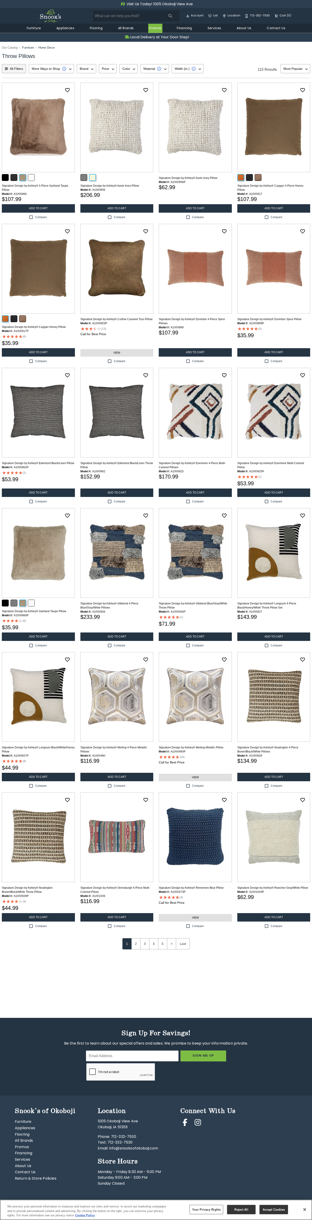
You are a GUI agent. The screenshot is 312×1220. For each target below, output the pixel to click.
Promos (155, 28)
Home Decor (46, 47)
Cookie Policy (85, 1215)
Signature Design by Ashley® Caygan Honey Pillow (34, 327)
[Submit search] (170, 16)
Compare (41, 217)
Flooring (96, 28)
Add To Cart (38, 208)
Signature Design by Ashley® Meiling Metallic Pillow (191, 747)
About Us (244, 28)
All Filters (16, 69)
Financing (184, 28)
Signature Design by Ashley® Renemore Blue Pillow (191, 887)
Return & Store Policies (35, 1179)
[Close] (305, 1209)
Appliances (65, 28)
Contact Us (276, 28)
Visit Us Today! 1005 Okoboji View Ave (159, 4)
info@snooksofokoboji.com (133, 1149)
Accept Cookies (274, 1209)
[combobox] (51, 68)
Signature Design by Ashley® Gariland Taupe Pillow (34, 611)
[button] (187, 16)
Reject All (241, 1209)
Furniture (34, 28)
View (116, 352)
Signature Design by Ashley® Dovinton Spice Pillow (269, 319)
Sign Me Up (203, 1056)
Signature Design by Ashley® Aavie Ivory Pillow (109, 185)
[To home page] (50, 16)
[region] (156, 1210)
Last (183, 944)
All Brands (126, 28)
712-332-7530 (123, 1137)
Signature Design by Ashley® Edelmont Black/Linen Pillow (38, 463)
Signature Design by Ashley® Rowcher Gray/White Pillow (272, 887)
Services (214, 28)
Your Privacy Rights (206, 1209)
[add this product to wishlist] (67, 90)
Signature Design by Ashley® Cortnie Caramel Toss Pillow (116, 319)
